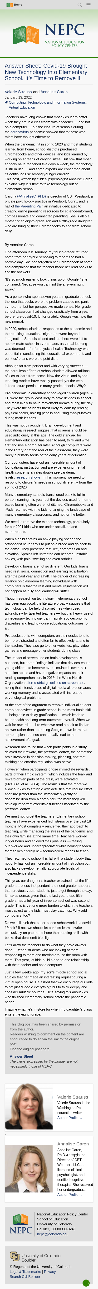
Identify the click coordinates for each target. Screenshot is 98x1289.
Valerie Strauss (18, 92)
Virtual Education (22, 107)
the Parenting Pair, (29, 206)
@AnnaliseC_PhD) (31, 196)
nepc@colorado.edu (52, 1234)
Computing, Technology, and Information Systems (47, 102)
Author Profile (67, 1118)
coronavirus (19, 132)
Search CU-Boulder (25, 1277)
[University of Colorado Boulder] (35, 1256)
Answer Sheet (21, 1056)
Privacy (50, 1272)
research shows (28, 477)
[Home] (49, 35)
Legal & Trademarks (25, 1272)
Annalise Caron (54, 92)
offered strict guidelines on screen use (54, 683)
